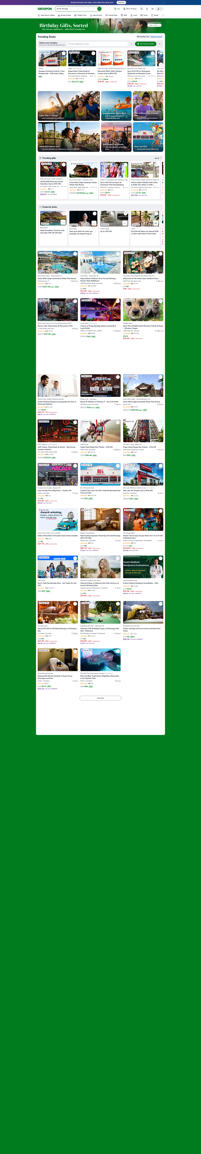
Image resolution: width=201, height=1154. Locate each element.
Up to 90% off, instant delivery (147, 118)
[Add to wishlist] (64, 53)
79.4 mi (160, 404)
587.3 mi (75, 281)
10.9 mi (75, 633)
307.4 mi (118, 283)
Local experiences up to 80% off (53, 118)
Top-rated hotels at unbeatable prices (115, 148)
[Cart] (152, 8)
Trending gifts (49, 158)
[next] (163, 15)
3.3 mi (119, 541)
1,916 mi (118, 331)
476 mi (75, 329)
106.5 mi (118, 450)
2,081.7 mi (159, 331)
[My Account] (159, 8)
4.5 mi (161, 493)
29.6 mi (75, 452)
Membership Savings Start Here (148, 149)
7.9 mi (119, 588)
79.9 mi (160, 450)
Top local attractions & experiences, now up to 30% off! (61, 149)
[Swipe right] (75, 262)
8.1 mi (119, 681)
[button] (52, 69)
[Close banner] (163, 2)
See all (157, 158)
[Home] (45, 9)
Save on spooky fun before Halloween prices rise (114, 117)
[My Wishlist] (141, 8)
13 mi (76, 681)
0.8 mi (119, 404)
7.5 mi (161, 541)
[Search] (99, 9)
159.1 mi (160, 281)
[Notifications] (147, 8)
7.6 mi (76, 493)
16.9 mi (118, 633)
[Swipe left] (41, 262)
